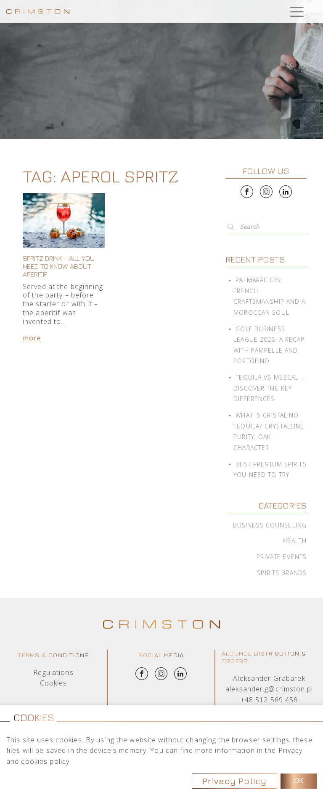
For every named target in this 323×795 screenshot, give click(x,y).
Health (295, 541)
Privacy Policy (234, 781)
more (32, 338)
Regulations (53, 672)
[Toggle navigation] (297, 11)
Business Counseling (270, 525)
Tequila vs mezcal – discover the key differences (268, 388)
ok (298, 780)
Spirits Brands (282, 573)
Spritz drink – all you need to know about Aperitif (59, 266)
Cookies (53, 683)
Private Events (282, 557)
